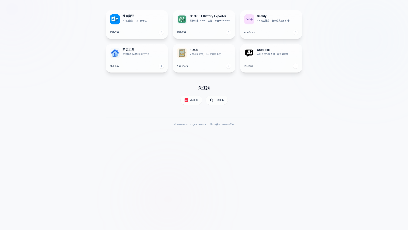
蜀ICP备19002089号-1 (222, 124)
